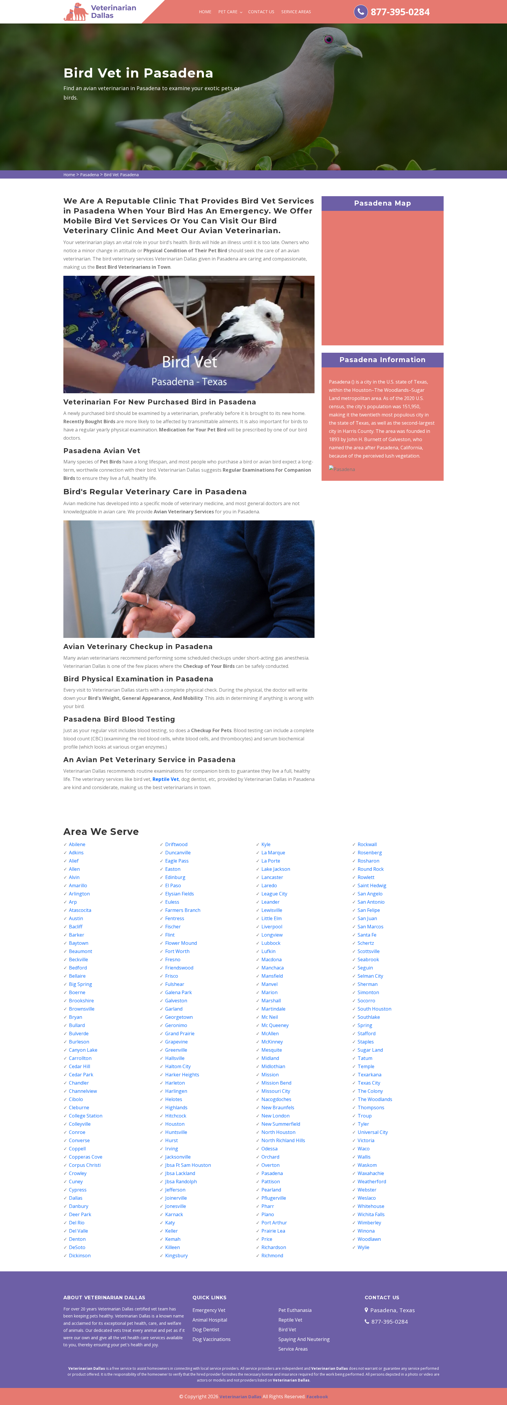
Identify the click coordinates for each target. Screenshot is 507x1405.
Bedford (78, 967)
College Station (85, 1115)
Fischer (173, 926)
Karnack (174, 1214)
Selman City (370, 976)
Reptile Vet (290, 1320)
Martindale (273, 1009)
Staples (366, 1041)
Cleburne (79, 1107)
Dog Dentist (205, 1329)
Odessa (269, 1148)
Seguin (365, 967)
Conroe (77, 1132)
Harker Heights (182, 1074)
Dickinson (80, 1255)
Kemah (172, 1239)
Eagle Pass (177, 861)
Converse (79, 1140)
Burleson (79, 1041)
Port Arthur (274, 1222)
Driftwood (176, 844)
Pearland (271, 1189)
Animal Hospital (209, 1320)
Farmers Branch (182, 910)
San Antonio (371, 902)
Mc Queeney (275, 1025)
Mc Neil (269, 1017)
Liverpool (271, 926)
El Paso (173, 885)
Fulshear (174, 984)
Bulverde (79, 1033)
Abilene (77, 844)
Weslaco (367, 1198)
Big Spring (80, 984)
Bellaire (77, 976)
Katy (170, 1222)
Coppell (77, 1148)
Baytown (78, 943)
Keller (171, 1231)
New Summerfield (280, 1124)
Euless (172, 902)
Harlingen (176, 1091)
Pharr (267, 1206)
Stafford (367, 1033)
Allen (74, 869)
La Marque (273, 852)
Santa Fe (367, 935)
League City (274, 893)
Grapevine (176, 1041)
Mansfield (272, 976)
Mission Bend (276, 1083)
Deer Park (80, 1214)
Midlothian (273, 1066)
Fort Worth (177, 951)
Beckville (78, 959)
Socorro (366, 1000)
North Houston (278, 1132)
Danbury (78, 1206)
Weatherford (372, 1181)
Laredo (269, 885)
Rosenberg (370, 852)
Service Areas (296, 11)
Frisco (171, 976)
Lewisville (271, 910)
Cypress (78, 1189)
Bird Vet (287, 1329)
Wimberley (369, 1222)
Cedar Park (81, 1074)
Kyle (266, 844)
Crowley (78, 1173)
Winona (366, 1231)
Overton (270, 1165)
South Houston (374, 1009)
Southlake (369, 1017)
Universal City (373, 1132)
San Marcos (370, 926)
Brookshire (81, 1000)
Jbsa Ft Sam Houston (188, 1165)
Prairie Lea (273, 1231)
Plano (267, 1214)
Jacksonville (178, 1157)
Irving (171, 1148)
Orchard (270, 1157)
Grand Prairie (180, 1033)
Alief (74, 861)
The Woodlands (375, 1099)
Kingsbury (176, 1255)
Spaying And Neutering (304, 1339)
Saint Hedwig (372, 885)
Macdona (271, 959)
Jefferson (175, 1189)
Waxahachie (371, 1173)
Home (205, 11)
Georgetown (179, 1017)
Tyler (363, 1124)
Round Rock (371, 869)
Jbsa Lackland (180, 1173)
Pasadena (89, 174)
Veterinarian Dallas (240, 1396)
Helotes (173, 1099)
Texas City (369, 1083)
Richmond (272, 1255)
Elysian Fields (179, 893)
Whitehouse (371, 1206)
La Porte (270, 861)
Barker (76, 935)
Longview (272, 935)
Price (266, 1239)
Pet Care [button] (228, 11)
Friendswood (179, 967)
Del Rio (76, 1222)
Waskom (367, 1165)
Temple (366, 1066)
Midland (270, 1058)
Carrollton (80, 1058)
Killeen (172, 1247)
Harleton (175, 1083)
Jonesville (175, 1206)
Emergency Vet (208, 1310)
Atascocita (80, 910)
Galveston (176, 1000)
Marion (269, 992)
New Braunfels (277, 1107)
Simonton (368, 992)
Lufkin (268, 951)
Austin (76, 918)
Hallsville (175, 1058)
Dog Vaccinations (211, 1339)
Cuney (76, 1181)
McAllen (270, 1033)
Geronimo (176, 1025)
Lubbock (270, 943)
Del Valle (78, 1231)
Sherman (368, 984)
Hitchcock (175, 1115)
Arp (73, 902)
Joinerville (176, 1198)
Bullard (77, 1025)
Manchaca (272, 967)
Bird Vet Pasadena (121, 174)
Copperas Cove (85, 1157)
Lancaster (272, 877)
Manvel (269, 984)
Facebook (317, 1396)
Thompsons (371, 1107)
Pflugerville (273, 1198)
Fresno (172, 959)
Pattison (270, 1181)
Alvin (74, 877)
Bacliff (75, 926)
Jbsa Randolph (181, 1181)
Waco (364, 1148)
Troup (365, 1115)
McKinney (272, 1041)
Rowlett (366, 877)
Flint (170, 935)
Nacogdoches (276, 1099)
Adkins (76, 852)
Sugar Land (370, 1050)
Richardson (273, 1247)
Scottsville (369, 951)
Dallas (75, 1198)
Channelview (83, 1091)
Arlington (79, 893)
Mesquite (271, 1050)
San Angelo (370, 893)
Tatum (365, 1058)
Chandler (79, 1083)
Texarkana (369, 1074)
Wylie (363, 1247)
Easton (172, 869)
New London (275, 1115)
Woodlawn (369, 1239)
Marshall (271, 1000)
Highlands (176, 1107)
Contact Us (261, 11)
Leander (270, 902)
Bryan (75, 1017)
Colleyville (80, 1124)
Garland (173, 1009)
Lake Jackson (275, 869)
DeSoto (77, 1247)
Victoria (366, 1140)
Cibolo (76, 1099)
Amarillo (78, 885)
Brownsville (81, 1009)
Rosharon (368, 861)
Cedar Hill (79, 1066)
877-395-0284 (400, 11)
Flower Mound (181, 943)
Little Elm (271, 918)
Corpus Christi (85, 1165)
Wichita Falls (371, 1214)
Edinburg (175, 877)
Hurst (171, 1140)
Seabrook (368, 959)
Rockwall (367, 844)
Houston (175, 1124)
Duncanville (178, 852)
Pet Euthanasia (295, 1310)
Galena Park (178, 992)
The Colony (370, 1091)
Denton (77, 1239)
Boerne (77, 992)
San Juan (367, 918)
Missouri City (275, 1091)
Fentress (174, 918)
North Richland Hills (283, 1140)
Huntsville (176, 1132)
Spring (365, 1025)
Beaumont (80, 951)
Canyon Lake (83, 1050)
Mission (270, 1074)
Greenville (176, 1050)
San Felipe (369, 910)
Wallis (364, 1157)
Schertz (366, 943)
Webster (367, 1189)
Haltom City (178, 1066)
